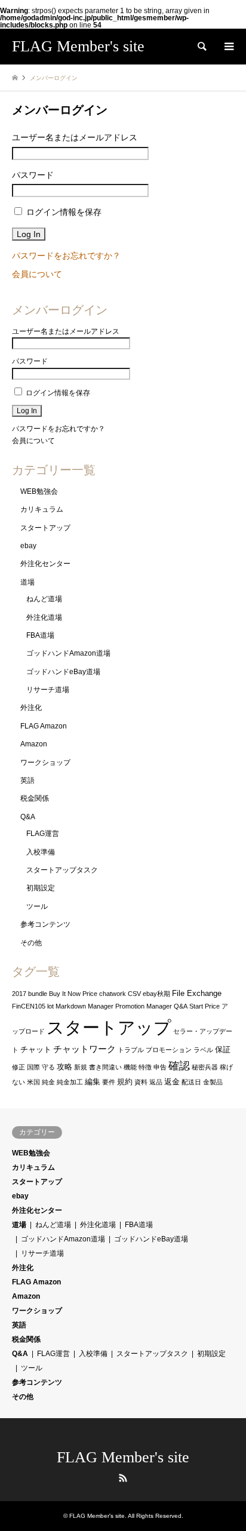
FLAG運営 (42, 833)
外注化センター (45, 563)
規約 (125, 1081)
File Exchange (197, 993)
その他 (31, 943)
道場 (27, 582)
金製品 (213, 1082)
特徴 (145, 1067)
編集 (92, 1081)
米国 (33, 1082)
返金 (172, 1081)
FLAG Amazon (43, 726)
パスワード (33, 175)
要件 (108, 1082)
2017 (19, 993)
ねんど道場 (44, 599)
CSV (134, 993)
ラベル (203, 1049)
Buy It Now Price (73, 993)
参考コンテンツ (45, 924)
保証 (222, 1049)
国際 (33, 1067)
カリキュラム (41, 509)
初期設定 (40, 888)
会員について (37, 274)
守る (48, 1067)
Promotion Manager (143, 1006)
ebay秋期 (156, 993)
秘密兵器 (205, 1067)
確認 (179, 1066)
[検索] (201, 46)
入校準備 (40, 852)
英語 (27, 780)
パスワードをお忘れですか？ (66, 255)
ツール (37, 906)
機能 (130, 1067)
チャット (35, 1049)
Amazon (33, 744)
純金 (48, 1082)
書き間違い (105, 1067)
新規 (80, 1067)
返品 (155, 1082)
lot (50, 1006)
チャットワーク (84, 1049)
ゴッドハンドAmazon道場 (68, 653)
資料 (140, 1082)
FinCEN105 (28, 1006)
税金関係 (34, 798)
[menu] (228, 46)
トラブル (131, 1049)
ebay (28, 546)
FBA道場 (40, 635)
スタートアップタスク (62, 870)
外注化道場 (44, 617)
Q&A (27, 817)
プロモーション (169, 1049)
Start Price (204, 1006)
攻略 (64, 1066)
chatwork (112, 993)
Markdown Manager (84, 1006)
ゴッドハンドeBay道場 (63, 672)
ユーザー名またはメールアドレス (74, 137)
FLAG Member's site (123, 1457)
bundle (37, 993)
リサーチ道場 (47, 689)
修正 (18, 1067)
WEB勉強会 (39, 491)
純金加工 (70, 1082)
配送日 (191, 1082)
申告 (160, 1067)
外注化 (31, 707)
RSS (123, 1478)
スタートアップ (45, 528)
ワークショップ (45, 762)
